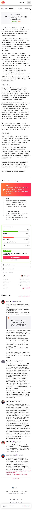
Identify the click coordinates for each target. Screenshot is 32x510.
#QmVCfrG (25, 288)
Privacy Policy (15, 491)
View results (25, 506)
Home (8, 491)
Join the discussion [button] (24, 296)
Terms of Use (23, 491)
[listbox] (16, 487)
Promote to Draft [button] (16, 257)
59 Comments (9, 506)
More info (15, 259)
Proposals (18, 14)
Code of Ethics (21, 493)
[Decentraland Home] (3, 2)
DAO (12, 14)
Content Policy (12, 493)
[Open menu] (29, 2)
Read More (16, 478)
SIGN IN (21, 2)
